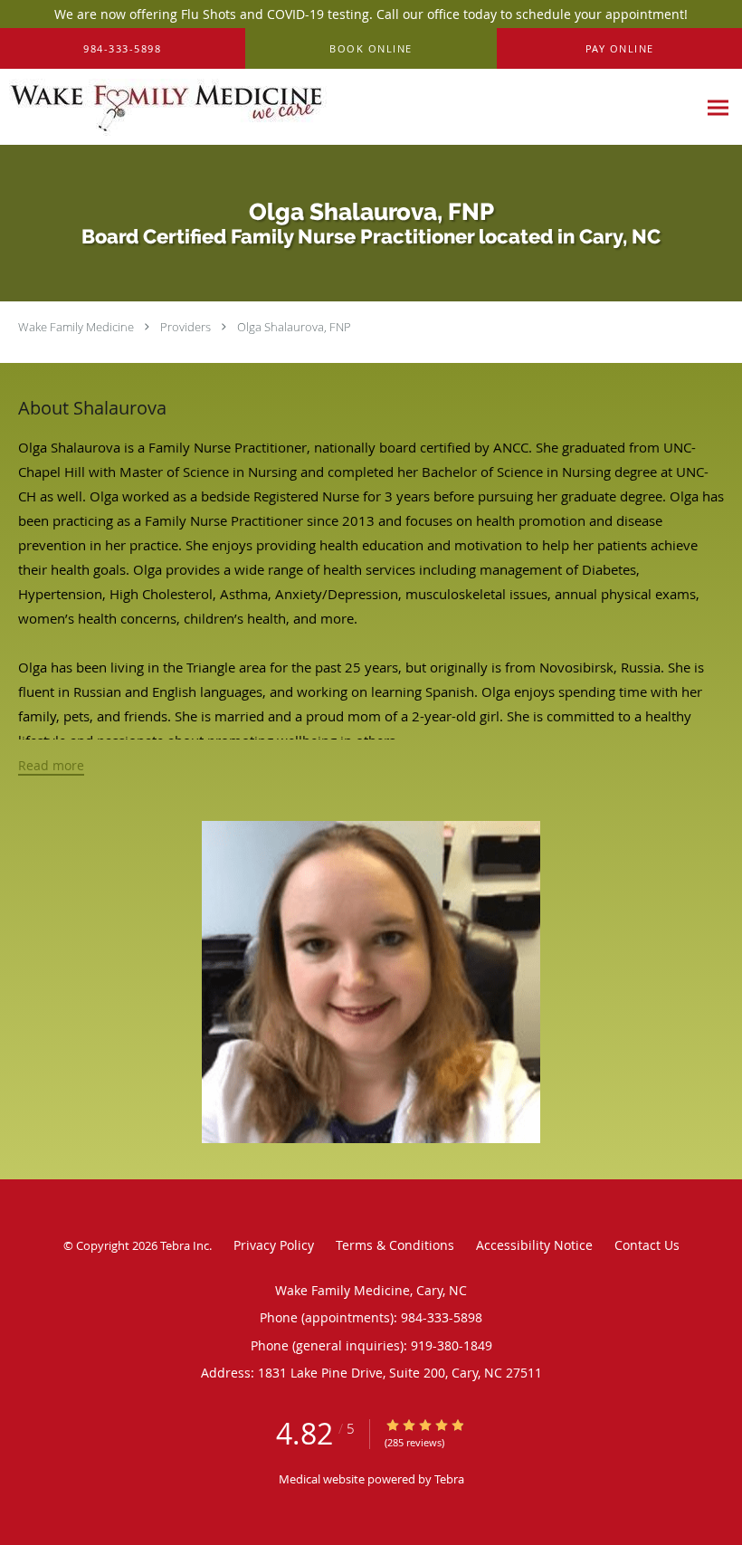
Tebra (449, 1479)
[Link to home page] (163, 107)
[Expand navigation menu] (718, 107)
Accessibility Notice (534, 1245)
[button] (371, 49)
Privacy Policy (273, 1245)
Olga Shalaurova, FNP (294, 327)
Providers (185, 327)
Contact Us (647, 1245)
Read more (51, 766)
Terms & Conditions (395, 1245)
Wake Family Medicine (76, 327)
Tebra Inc (184, 1245)
